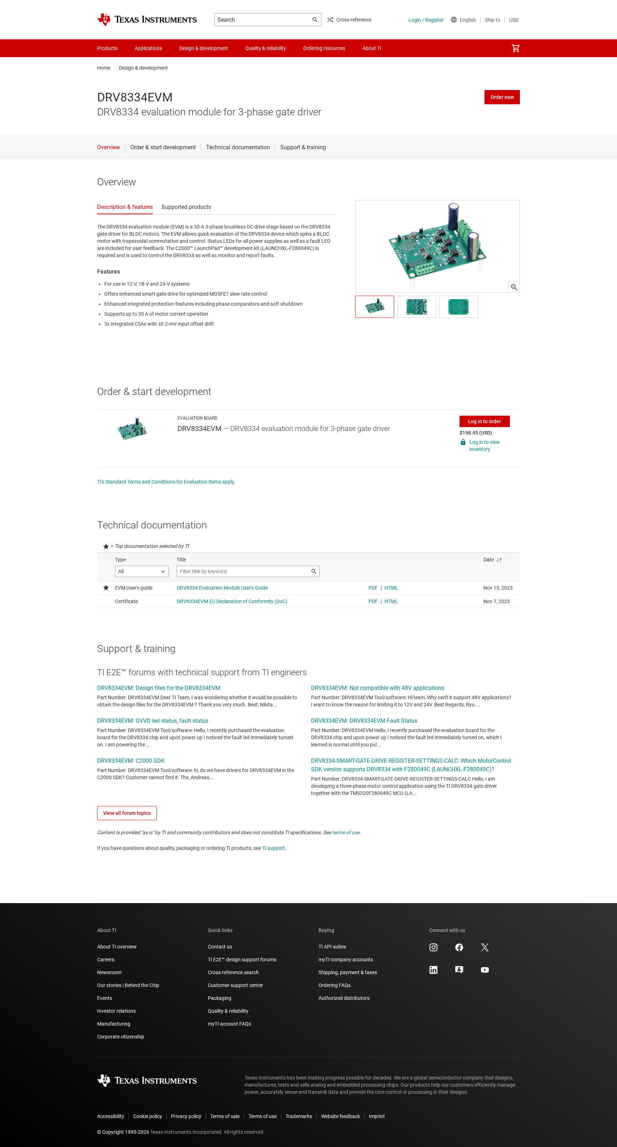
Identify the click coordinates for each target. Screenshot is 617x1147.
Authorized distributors (344, 998)
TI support (273, 848)
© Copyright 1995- (123, 1132)
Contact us (220, 947)
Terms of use (263, 1116)
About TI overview (117, 947)
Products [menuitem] (107, 48)
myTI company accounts (345, 959)
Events (104, 998)
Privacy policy (186, 1116)
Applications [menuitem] (148, 48)
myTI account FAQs (229, 1024)
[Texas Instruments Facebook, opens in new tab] (459, 950)
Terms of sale (225, 1116)
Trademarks (299, 1116)
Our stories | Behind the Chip (128, 985)
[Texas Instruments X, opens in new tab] (485, 950)
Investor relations (116, 1011)
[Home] (147, 19)
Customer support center (235, 985)
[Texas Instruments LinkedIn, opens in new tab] (433, 972)
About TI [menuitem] (371, 48)
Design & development (143, 68)
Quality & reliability (228, 1011)
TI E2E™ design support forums (242, 959)
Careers (105, 959)
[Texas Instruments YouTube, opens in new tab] (485, 972)
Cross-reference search (233, 972)
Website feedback (340, 1116)
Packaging (219, 998)
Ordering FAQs (334, 985)
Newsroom (109, 972)
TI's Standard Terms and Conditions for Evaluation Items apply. (166, 482)
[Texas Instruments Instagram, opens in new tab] (433, 950)
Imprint (377, 1116)
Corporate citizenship (120, 1037)
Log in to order (484, 421)
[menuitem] (515, 48)
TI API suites (332, 947)
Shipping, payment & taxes (347, 972)
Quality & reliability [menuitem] (265, 48)
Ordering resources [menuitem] (324, 48)
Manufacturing (113, 1024)
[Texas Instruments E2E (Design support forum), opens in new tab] (459, 972)
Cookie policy (147, 1116)
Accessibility (110, 1116)
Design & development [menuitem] (203, 48)
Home (103, 68)
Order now (502, 97)
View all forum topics (127, 813)
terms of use (346, 832)
